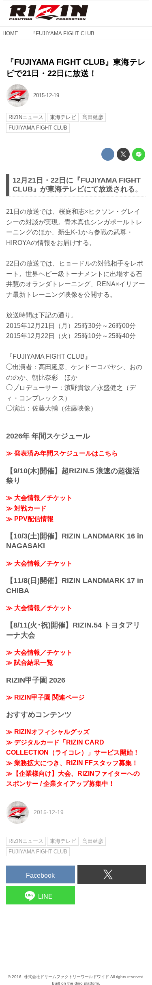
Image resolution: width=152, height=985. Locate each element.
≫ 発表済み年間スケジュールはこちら (62, 453)
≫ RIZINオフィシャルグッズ (48, 731)
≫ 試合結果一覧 (29, 662)
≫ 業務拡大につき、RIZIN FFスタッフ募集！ (72, 762)
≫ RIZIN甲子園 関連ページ (45, 697)
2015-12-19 (46, 95)
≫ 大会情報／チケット (39, 497)
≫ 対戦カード (26, 508)
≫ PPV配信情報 (30, 518)
